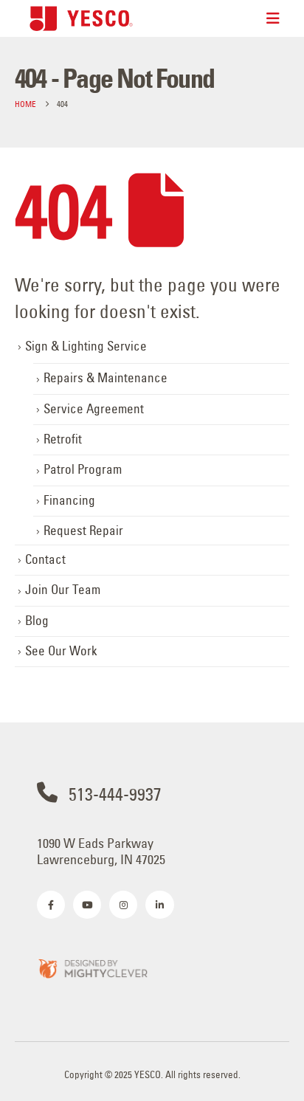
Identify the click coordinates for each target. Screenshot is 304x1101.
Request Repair (83, 530)
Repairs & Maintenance (105, 378)
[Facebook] (51, 905)
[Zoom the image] (92, 967)
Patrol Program (83, 469)
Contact (45, 559)
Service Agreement (94, 409)
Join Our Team (62, 589)
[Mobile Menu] (273, 18)
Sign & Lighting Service (86, 346)
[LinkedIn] (159, 905)
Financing (69, 500)
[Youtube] (87, 905)
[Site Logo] (81, 18)
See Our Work (61, 651)
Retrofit (63, 439)
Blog (37, 620)
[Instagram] (123, 905)
